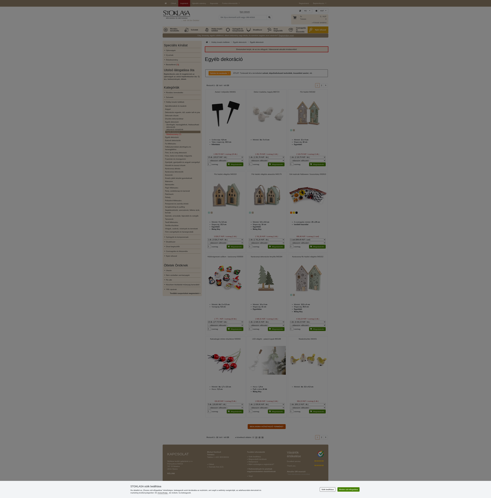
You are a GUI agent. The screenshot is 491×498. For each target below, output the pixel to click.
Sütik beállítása (327, 489)
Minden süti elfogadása (348, 489)
